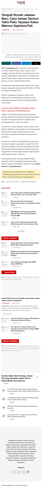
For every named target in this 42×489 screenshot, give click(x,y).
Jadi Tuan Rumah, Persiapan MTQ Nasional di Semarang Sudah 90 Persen (25, 319)
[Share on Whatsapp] (6, 63)
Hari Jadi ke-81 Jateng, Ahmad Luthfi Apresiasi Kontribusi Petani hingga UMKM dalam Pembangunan (25, 329)
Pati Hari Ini (10, 9)
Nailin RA (6, 30)
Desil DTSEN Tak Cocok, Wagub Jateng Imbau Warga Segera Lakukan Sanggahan (20, 299)
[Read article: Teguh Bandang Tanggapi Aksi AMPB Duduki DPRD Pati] (5, 264)
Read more (7, 313)
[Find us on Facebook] (14, 472)
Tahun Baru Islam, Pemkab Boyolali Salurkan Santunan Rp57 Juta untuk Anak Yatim (26, 194)
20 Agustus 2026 (16, 323)
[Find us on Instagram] (19, 472)
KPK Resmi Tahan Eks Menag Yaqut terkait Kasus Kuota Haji (22, 407)
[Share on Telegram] (26, 63)
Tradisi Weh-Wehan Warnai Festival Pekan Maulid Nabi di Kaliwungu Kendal (25, 244)
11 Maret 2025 (15, 226)
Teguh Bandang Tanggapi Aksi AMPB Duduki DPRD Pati (23, 263)
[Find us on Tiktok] (28, 472)
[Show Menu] (2, 3)
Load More (21, 231)
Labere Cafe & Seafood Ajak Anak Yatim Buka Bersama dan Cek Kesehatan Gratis (24, 223)
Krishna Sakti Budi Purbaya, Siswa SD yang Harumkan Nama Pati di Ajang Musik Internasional (17, 378)
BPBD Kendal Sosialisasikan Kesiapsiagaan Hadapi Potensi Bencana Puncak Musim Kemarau (25, 253)
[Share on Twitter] (36, 63)
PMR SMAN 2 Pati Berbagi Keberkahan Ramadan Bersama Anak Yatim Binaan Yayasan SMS (23, 213)
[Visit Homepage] (21, 3)
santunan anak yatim (12, 181)
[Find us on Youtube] (23, 472)
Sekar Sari (6, 303)
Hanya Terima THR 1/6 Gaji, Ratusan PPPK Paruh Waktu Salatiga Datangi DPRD (22, 416)
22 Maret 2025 (15, 218)
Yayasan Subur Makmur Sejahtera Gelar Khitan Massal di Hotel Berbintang (18, 109)
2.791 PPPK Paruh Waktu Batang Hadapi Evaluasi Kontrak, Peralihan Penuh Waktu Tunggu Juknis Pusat (23, 390)
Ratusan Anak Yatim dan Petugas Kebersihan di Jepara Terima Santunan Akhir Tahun (25, 203)
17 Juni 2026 (15, 197)
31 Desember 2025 (16, 207)
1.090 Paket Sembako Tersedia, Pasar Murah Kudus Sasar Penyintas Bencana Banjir (23, 399)
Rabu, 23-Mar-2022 (18, 30)
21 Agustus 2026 (15, 303)
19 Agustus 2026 (16, 333)
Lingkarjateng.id (10, 485)
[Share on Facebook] (16, 63)
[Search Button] (40, 3)
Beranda (3, 9)
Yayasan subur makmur (28, 181)
